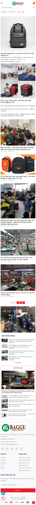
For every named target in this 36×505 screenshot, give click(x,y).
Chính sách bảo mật (24, 463)
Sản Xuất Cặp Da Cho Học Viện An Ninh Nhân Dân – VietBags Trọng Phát (17, 110)
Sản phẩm (3, 463)
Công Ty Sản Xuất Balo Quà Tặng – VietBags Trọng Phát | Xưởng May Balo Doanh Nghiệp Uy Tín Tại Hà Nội (18, 115)
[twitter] (2, 449)
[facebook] (7, 449)
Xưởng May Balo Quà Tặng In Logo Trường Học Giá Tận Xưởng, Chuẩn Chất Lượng (21, 351)
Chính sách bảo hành (24, 460)
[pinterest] (21, 449)
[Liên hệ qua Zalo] (3, 493)
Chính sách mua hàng (24, 458)
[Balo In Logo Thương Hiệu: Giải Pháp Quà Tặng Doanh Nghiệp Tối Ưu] (18, 80)
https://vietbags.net (11, 441)
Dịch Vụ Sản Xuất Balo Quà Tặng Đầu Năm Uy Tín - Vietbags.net (18, 106)
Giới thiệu (3, 460)
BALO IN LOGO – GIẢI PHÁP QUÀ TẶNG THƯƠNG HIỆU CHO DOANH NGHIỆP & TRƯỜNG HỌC (17, 148)
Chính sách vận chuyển (25, 468)
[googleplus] (12, 449)
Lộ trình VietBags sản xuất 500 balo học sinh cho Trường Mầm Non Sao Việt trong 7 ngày (21, 346)
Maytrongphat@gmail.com (11, 444)
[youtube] (16, 449)
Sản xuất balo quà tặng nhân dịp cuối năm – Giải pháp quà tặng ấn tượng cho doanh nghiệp (17, 258)
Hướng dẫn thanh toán (25, 470)
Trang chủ (3, 458)
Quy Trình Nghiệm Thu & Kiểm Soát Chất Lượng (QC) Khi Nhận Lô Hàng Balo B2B (20, 410)
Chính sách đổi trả (23, 465)
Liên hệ (2, 468)
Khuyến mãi (18, 368)
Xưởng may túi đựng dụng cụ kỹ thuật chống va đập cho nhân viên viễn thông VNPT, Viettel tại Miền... (21, 340)
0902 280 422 (11, 439)
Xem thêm (18, 362)
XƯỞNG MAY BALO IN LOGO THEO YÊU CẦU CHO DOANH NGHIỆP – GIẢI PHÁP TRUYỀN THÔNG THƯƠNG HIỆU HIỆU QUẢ (17, 222)
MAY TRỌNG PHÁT (21, 499)
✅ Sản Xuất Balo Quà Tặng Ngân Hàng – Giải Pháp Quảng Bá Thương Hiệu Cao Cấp (18, 177)
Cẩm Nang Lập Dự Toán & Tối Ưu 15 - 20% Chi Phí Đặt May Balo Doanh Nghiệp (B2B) (21, 414)
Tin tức (2, 465)
